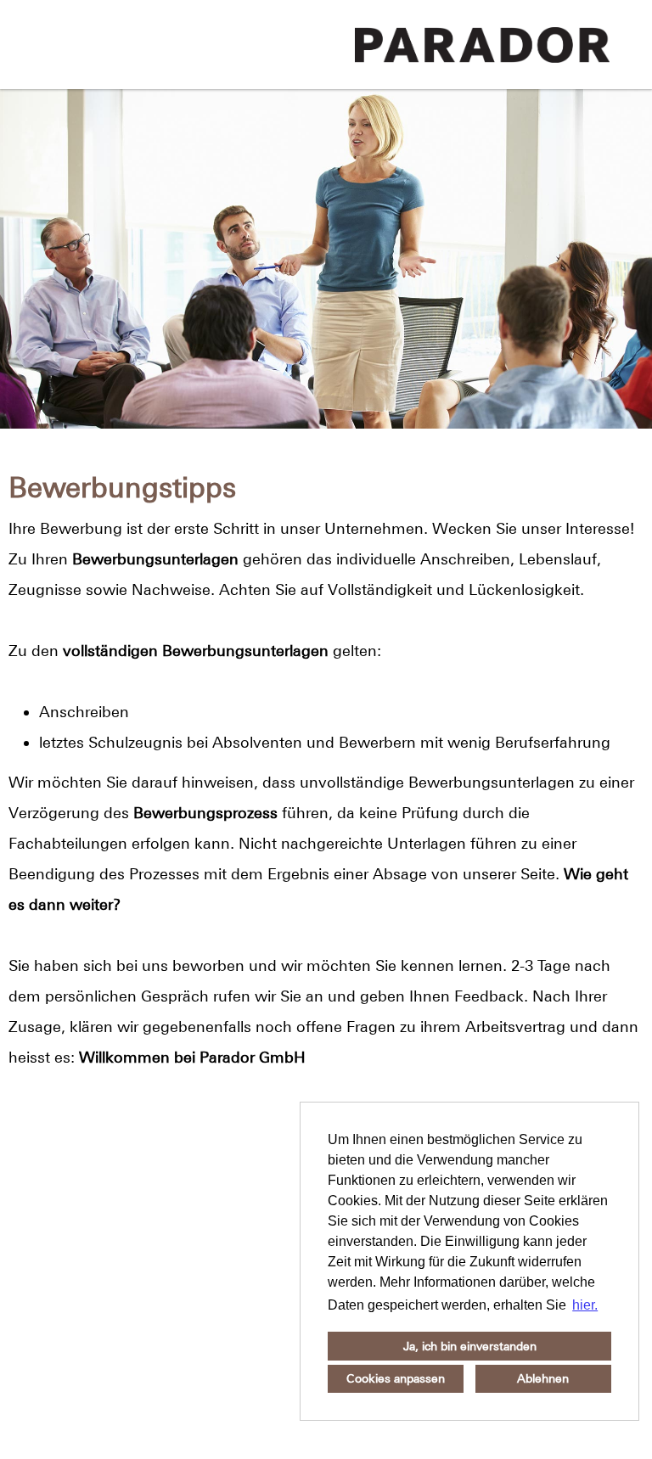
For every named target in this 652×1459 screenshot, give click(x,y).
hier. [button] (585, 1305)
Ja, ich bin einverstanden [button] (470, 1346)
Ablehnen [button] (543, 1378)
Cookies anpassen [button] (395, 1378)
